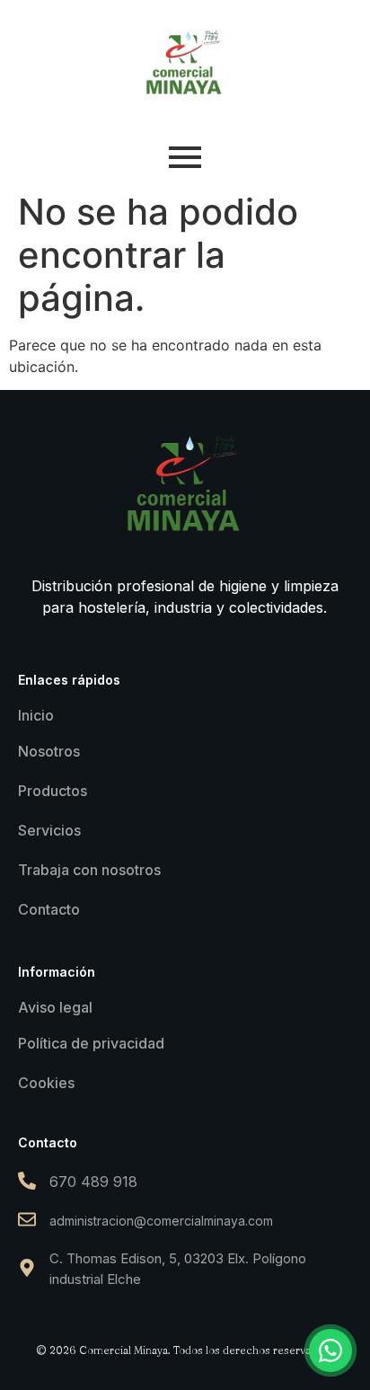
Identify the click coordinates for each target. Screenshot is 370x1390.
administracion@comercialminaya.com (161, 1220)
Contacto (49, 909)
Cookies (46, 1083)
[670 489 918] (27, 1182)
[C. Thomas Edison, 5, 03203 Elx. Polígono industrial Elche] (27, 1269)
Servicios (49, 830)
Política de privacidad (91, 1043)
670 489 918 (93, 1182)
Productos (52, 791)
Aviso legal (55, 1007)
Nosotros (49, 751)
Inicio (36, 715)
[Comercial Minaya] (185, 63)
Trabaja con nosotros (89, 870)
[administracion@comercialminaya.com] (27, 1220)
